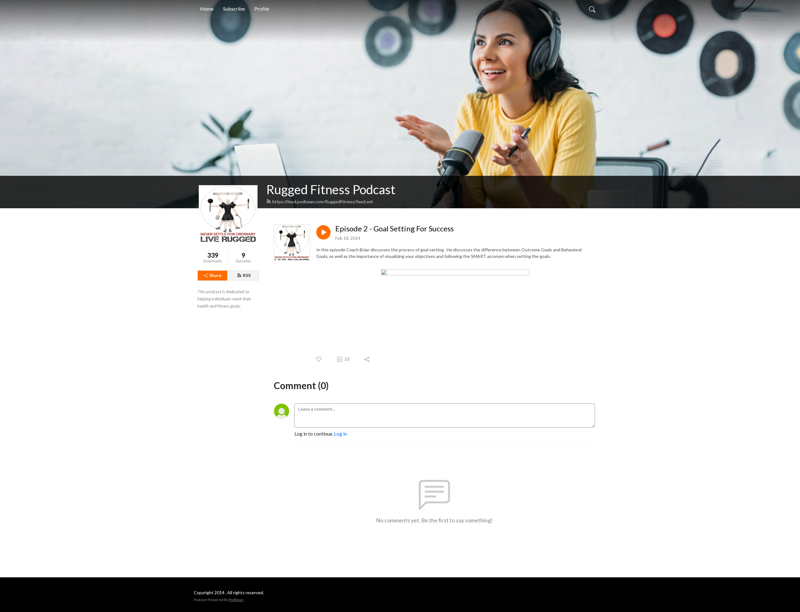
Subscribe (234, 9)
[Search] (592, 8)
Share (215, 275)
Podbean (236, 599)
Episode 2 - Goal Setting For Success (394, 228)
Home (206, 9)
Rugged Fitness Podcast (330, 189)
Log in (340, 434)
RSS (247, 275)
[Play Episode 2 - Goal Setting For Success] (323, 232)
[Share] (367, 359)
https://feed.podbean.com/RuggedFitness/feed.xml (322, 201)
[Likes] (319, 359)
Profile (261, 9)
